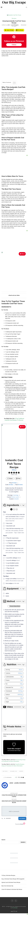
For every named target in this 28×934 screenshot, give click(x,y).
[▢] (4, 514)
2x (14, 509)
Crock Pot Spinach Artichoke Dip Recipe (12, 889)
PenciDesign (15, 907)
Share (11, 478)
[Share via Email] (23, 777)
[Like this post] (16, 777)
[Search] (26, 7)
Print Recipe (20, 30)
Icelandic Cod (13, 771)
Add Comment (22, 818)
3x (16, 509)
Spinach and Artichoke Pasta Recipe (11, 882)
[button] (9, 472)
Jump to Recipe (10, 30)
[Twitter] (16, 900)
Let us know (10, 750)
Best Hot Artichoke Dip (7, 885)
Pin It (23, 254)
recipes (21, 771)
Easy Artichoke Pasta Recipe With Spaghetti (13, 879)
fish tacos (5, 771)
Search (3, 839)
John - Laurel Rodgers (13, 25)
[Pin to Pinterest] (21, 777)
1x (11, 509)
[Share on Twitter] (19, 777)
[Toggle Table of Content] (13, 83)
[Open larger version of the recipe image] (14, 424)
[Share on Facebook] (18, 777)
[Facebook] (12, 900)
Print (18, 478)
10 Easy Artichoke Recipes (8, 875)
